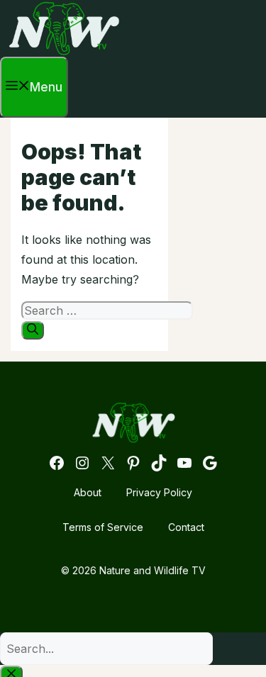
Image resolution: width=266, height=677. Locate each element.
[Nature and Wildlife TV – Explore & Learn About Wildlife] (64, 52)
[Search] (32, 330)
